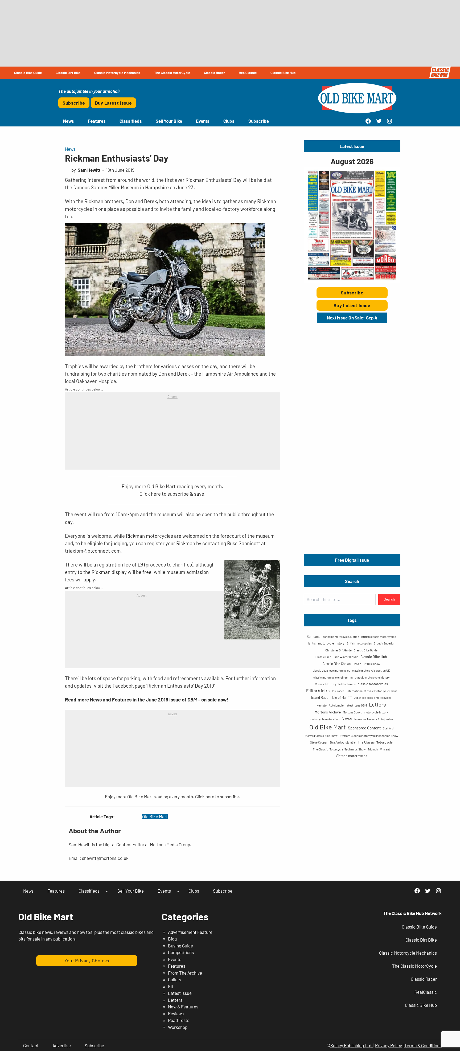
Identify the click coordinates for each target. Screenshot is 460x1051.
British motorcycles (359, 643)
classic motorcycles (373, 684)
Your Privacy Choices (86, 960)
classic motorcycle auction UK (371, 670)
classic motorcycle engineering (333, 677)
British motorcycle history (326, 643)
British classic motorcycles (378, 636)
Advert (172, 397)
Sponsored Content (364, 727)
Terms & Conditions (423, 1045)
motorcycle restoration (324, 719)
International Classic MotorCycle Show (372, 691)
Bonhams (313, 636)
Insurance (338, 691)
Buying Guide (180, 945)
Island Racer (320, 697)
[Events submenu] (178, 890)
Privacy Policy (388, 1045)
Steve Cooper (318, 742)
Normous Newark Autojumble (373, 719)
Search (389, 599)
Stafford (388, 728)
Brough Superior (384, 643)
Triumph (373, 749)
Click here (204, 796)
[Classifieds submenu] (106, 890)
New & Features (183, 1006)
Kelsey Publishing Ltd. (351, 1045)
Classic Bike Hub (373, 656)
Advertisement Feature (190, 932)
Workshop (177, 1027)
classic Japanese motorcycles (331, 670)
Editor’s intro (318, 690)
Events (174, 959)
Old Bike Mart (155, 816)
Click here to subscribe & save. (172, 494)
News (70, 148)
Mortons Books (352, 712)
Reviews (176, 1013)
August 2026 (352, 161)
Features (176, 965)
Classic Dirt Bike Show (366, 664)
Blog (172, 938)
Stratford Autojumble (343, 742)
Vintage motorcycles (351, 756)
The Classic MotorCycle (375, 742)
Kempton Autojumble (330, 705)
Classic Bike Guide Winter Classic (336, 657)
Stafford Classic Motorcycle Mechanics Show (369, 735)
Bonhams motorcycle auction (340, 636)
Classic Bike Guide (365, 650)
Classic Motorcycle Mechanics (335, 684)
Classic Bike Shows (337, 664)
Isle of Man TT (342, 697)
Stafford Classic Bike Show (321, 735)
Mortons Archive (328, 712)
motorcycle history (376, 712)
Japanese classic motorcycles (372, 697)
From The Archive (185, 972)
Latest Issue (180, 993)
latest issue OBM (356, 705)
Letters (377, 704)
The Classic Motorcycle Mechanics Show (339, 749)
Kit (170, 986)
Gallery (174, 979)
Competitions (181, 952)
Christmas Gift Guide (338, 650)
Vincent (385, 749)
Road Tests (178, 1020)
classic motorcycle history (372, 677)
